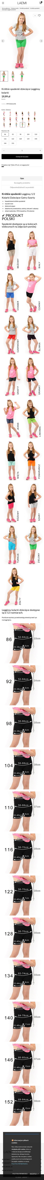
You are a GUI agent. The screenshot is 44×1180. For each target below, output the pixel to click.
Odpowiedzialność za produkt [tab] (22, 187)
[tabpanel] (22, 41)
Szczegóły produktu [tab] (22, 183)
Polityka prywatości (20, 1174)
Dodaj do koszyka (22, 157)
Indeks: (4, 104)
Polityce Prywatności (20, 1164)
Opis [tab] (22, 178)
